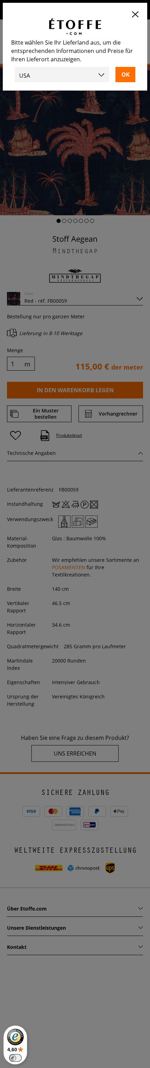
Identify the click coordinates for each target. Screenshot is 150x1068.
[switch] (15, 1058)
